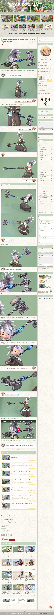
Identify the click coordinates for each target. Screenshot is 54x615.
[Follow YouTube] (11, 535)
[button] (52, 40)
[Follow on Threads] (6, 535)
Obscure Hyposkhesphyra (22, 70)
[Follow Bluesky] (4, 535)
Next (53, 28)
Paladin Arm (4, 528)
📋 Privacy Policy (27, 611)
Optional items (9, 530)
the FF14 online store (6, 71)
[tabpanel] (6, 28)
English (42, 117)
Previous (0, 28)
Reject (46, 613)
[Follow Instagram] (8, 535)
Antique (4, 530)
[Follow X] (2, 535)
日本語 (52, 117)
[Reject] (52, 613)
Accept (42, 613)
